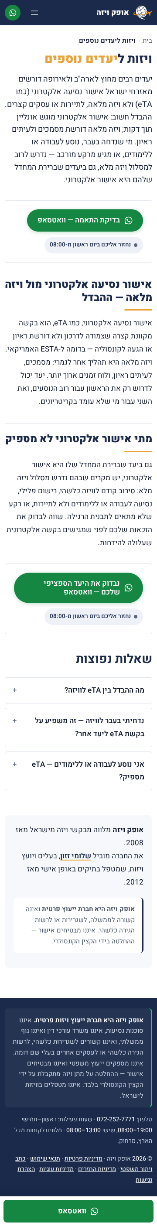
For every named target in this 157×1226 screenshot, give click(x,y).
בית (147, 40)
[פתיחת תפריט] (34, 12)
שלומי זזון (75, 855)
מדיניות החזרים (97, 1169)
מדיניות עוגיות (56, 1169)
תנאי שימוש (45, 1158)
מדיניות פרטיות (83, 1158)
